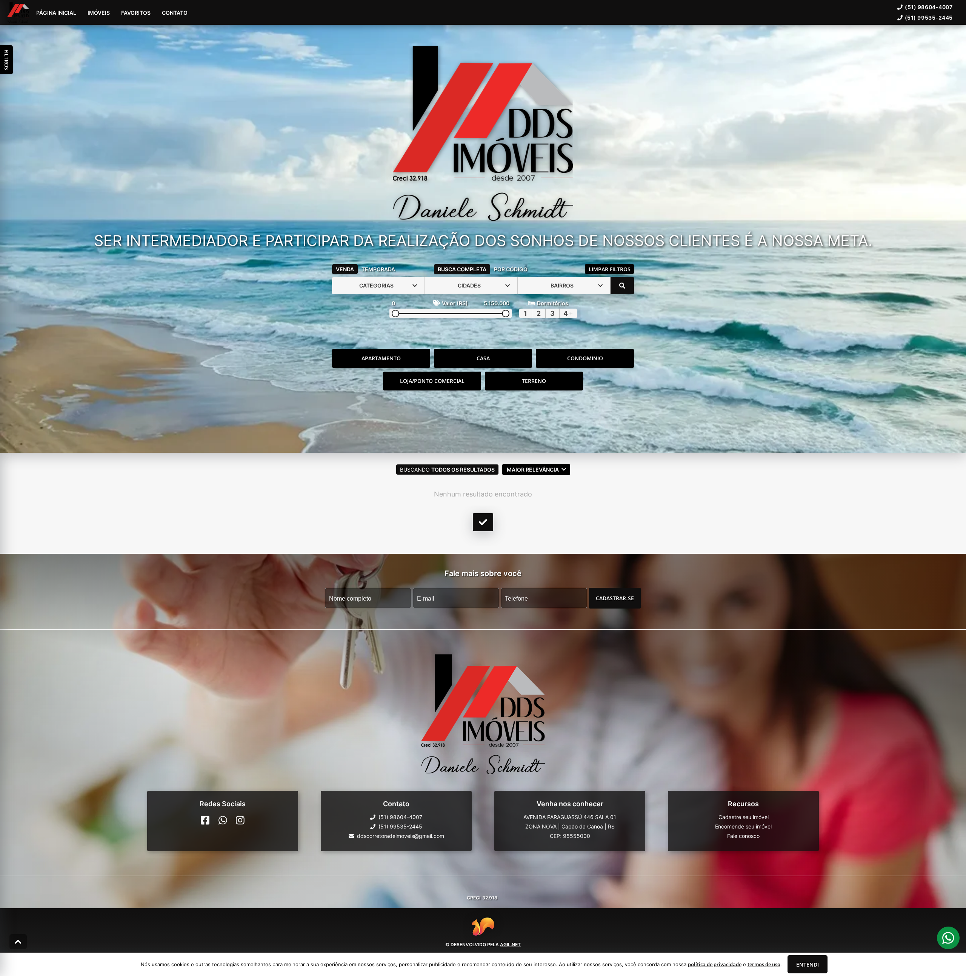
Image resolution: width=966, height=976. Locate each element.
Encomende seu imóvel (743, 826)
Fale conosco (743, 836)
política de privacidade (714, 964)
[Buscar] (622, 285)
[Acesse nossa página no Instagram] (240, 820)
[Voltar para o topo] (18, 941)
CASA (483, 358)
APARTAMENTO (381, 358)
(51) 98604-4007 (928, 7)
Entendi (807, 964)
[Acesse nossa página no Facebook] (205, 820)
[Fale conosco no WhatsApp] (222, 820)
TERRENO (534, 380)
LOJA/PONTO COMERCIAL (432, 380)
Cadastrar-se (615, 597)
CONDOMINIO (585, 358)
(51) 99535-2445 (929, 17)
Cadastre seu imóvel (743, 817)
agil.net (510, 944)
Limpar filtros (610, 269)
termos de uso (764, 964)
